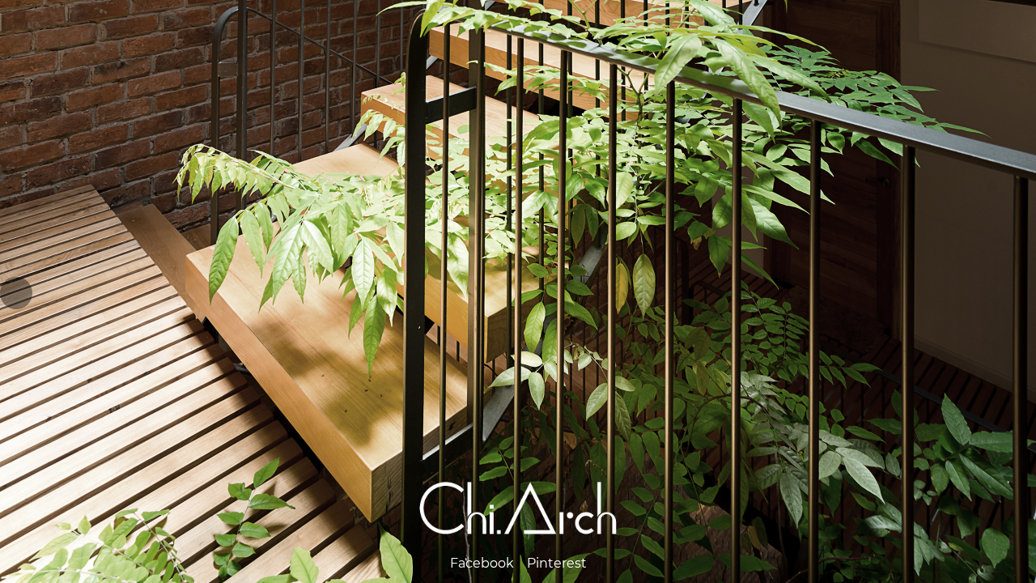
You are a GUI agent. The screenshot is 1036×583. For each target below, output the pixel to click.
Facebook (482, 563)
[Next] (1020, 293)
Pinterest (557, 563)
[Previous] (16, 293)
